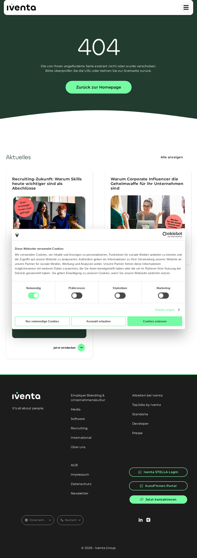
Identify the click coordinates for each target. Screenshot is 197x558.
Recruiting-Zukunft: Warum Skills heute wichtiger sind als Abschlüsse (47, 184)
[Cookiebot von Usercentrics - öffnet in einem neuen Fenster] (165, 234)
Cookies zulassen (155, 321)
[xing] (148, 520)
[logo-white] (26, 393)
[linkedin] (141, 520)
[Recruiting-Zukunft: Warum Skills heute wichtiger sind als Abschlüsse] (49, 219)
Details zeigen (164, 309)
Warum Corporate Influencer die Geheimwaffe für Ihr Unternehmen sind (147, 184)
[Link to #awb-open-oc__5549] (186, 7)
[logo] (21, 5)
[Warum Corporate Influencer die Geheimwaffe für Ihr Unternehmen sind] (148, 214)
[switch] (76, 295)
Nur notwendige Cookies (42, 321)
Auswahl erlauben (98, 321)
